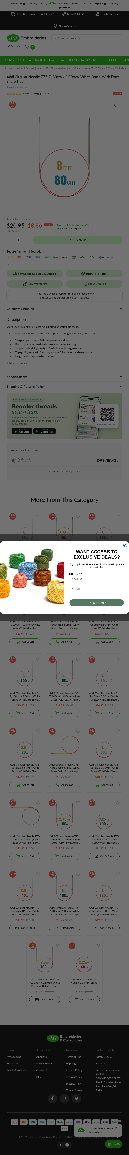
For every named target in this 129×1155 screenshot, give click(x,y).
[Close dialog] (125, 545)
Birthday (75, 573)
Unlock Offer (96, 603)
